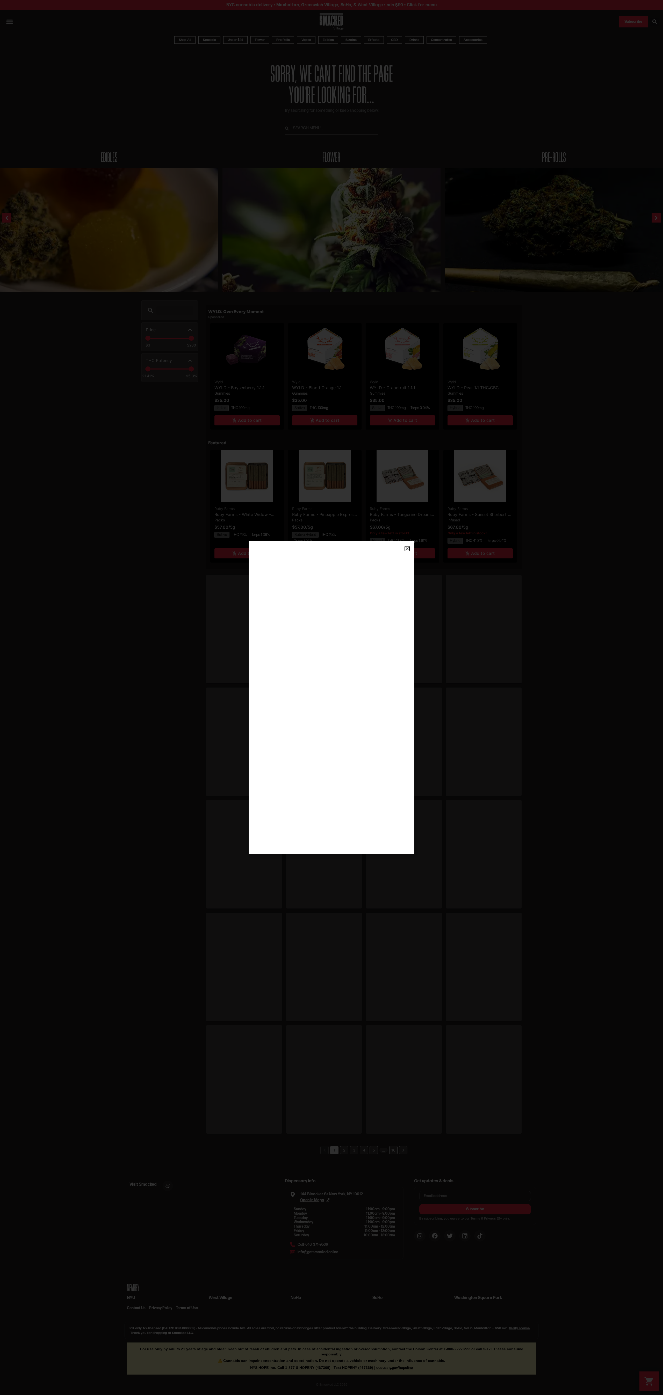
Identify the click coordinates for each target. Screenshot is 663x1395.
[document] (331, 697)
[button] (407, 549)
